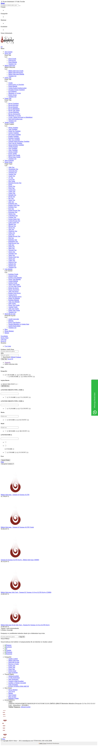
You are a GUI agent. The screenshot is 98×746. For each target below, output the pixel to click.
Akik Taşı (11, 167)
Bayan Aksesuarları (14, 114)
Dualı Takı (8, 53)
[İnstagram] (8, 654)
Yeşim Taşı (11, 258)
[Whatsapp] (8, 652)
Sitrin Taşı (11, 248)
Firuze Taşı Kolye (13, 289)
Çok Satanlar (8, 269)
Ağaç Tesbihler (13, 150)
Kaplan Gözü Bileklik (15, 277)
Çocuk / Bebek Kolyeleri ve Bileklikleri (20, 117)
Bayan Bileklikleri (13, 108)
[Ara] (19, 5)
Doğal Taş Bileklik (14, 298)
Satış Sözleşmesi (13, 679)
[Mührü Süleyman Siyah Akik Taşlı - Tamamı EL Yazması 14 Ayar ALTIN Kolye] (15, 623)
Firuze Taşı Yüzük (14, 305)
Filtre (2, 462)
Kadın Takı (8, 98)
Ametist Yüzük (13, 307)
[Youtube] (8, 650)
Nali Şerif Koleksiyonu (15, 119)
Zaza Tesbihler (12, 148)
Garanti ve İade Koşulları (16, 681)
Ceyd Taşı (11, 179)
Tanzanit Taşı (12, 250)
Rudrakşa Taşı (12, 239)
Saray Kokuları (9, 160)
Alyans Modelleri (13, 112)
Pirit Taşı (11, 238)
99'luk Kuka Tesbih (14, 157)
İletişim (7, 333)
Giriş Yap (3, 339)
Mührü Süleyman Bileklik (16, 74)
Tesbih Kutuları (13, 146)
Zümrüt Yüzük (12, 276)
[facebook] (8, 647)
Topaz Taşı (11, 252)
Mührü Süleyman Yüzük (15, 71)
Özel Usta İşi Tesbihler (15, 143)
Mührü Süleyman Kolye (15, 72)
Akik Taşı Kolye (13, 291)
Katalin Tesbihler (13, 136)
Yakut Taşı (11, 255)
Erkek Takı (8, 77)
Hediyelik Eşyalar (10, 314)
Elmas (10, 184)
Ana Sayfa (11, 691)
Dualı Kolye (12, 60)
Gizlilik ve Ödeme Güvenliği (17, 683)
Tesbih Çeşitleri (9, 122)
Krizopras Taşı (12, 212)
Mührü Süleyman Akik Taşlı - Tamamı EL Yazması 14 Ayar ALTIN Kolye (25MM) (26, 592)
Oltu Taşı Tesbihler (14, 140)
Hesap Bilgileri (9, 331)
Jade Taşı (11, 202)
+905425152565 (25, 707)
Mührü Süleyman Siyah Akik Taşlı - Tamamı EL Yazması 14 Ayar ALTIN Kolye (25, 625)
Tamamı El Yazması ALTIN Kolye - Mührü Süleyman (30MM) (20, 560)
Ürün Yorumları (13, 684)
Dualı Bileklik (12, 62)
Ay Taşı (10, 177)
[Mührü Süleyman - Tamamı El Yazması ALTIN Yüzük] (15, 525)
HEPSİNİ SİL (5, 386)
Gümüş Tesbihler (13, 133)
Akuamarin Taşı (13, 169)
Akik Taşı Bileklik (14, 302)
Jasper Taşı (11, 200)
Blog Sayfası (12, 696)
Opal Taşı (11, 234)
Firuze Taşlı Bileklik (14, 279)
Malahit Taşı (12, 224)
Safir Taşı (11, 245)
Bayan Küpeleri (13, 107)
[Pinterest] (8, 645)
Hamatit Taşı (12, 195)
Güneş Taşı (11, 191)
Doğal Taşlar (8, 162)
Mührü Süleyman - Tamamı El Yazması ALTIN (15, 494)
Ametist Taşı (12, 174)
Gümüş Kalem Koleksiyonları (17, 88)
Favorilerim (4, 336)
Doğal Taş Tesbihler (14, 131)
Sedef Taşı (11, 246)
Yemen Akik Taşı (13, 257)
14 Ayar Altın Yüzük (14, 286)
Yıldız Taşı (11, 260)
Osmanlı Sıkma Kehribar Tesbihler (18, 141)
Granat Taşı (11, 189)
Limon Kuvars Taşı (14, 221)
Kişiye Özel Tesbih (14, 155)
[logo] (49, 40)
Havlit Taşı (11, 196)
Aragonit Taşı (12, 172)
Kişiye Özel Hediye (14, 322)
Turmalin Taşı (12, 253)
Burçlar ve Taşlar (13, 664)
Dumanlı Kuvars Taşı (14, 183)
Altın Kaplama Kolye (14, 296)
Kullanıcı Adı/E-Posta (7, 349)
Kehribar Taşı (12, 207)
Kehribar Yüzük (13, 274)
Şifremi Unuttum (16, 357)
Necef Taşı (11, 227)
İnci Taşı (11, 198)
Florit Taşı (11, 188)
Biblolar (10, 321)
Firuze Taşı (11, 186)
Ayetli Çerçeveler (13, 319)
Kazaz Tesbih (12, 153)
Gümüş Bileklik (13, 281)
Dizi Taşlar (11, 181)
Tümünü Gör (12, 64)
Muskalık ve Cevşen (14, 93)
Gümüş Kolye (12, 295)
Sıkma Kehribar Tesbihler (16, 145)
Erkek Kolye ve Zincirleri (16, 84)
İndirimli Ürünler (13, 698)
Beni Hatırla (7, 357)
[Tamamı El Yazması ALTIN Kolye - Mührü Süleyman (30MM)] (15, 558)
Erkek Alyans (12, 95)
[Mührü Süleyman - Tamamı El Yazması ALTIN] (15, 493)
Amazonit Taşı (12, 171)
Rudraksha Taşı (13, 241)
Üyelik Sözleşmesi (14, 677)
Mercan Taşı (12, 226)
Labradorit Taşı (13, 215)
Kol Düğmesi (12, 91)
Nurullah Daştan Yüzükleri (16, 90)
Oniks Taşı (11, 233)
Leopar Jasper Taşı (14, 219)
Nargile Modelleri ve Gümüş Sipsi (18, 324)
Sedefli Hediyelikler (14, 326)
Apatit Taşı (11, 176)
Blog (6, 329)
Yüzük (10, 83)
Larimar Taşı (12, 217)
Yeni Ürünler (8, 52)
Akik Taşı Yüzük (13, 308)
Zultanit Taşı (12, 264)
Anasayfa (7, 362)
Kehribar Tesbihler (14, 138)
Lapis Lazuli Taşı (13, 222)
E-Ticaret (44, 743)
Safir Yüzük (12, 303)
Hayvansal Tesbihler (14, 134)
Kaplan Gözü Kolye (14, 293)
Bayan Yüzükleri (13, 103)
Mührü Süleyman (10, 65)
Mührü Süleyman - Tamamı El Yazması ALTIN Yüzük (17, 527)
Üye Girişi (8, 346)
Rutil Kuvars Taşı (13, 243)
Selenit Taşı (11, 214)
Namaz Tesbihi (13, 152)
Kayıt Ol (3, 341)
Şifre (2, 353)
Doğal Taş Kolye (13, 288)
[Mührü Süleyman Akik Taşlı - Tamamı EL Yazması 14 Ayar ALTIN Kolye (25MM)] (15, 590)
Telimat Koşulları (13, 676)
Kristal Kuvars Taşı (14, 210)
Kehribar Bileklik (13, 300)
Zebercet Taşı (12, 262)
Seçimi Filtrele (5, 460)
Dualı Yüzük (12, 58)
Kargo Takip (4, 338)
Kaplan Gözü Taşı (13, 205)
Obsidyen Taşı (12, 231)
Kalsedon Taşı (12, 203)
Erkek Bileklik (12, 86)
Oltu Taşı (11, 229)
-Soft (40, 743)
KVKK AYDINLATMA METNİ (18, 686)
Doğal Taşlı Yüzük (14, 310)
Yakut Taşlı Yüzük (14, 284)
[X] (6, 648)
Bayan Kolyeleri (13, 105)
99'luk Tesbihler (13, 127)
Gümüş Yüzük (12, 283)
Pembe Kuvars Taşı (14, 236)
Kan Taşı (11, 208)
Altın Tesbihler (12, 129)
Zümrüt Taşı (12, 265)
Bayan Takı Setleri (14, 110)
